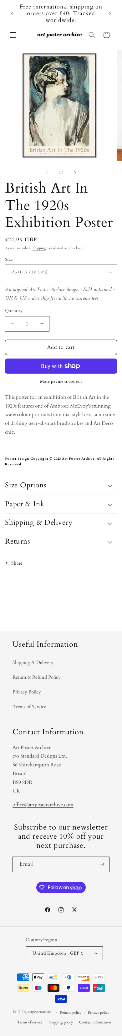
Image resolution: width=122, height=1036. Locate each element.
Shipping (39, 248)
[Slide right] (75, 173)
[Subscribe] (102, 864)
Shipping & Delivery (33, 662)
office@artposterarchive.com (43, 804)
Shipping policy (61, 1022)
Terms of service (29, 1022)
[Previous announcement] (12, 13)
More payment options (61, 381)
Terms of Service (29, 707)
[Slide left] (47, 173)
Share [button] (17, 563)
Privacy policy (98, 1012)
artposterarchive (40, 1012)
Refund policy (70, 1012)
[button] (13, 35)
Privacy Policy (27, 692)
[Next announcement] (110, 13)
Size (9, 259)
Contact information (95, 1022)
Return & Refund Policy (37, 677)
